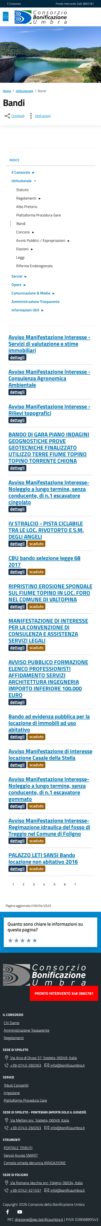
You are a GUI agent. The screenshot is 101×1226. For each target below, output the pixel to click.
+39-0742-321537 (25, 1190)
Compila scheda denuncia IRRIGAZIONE (35, 1163)
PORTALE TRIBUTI (18, 1148)
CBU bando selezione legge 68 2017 (44, 561)
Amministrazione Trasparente (35, 301)
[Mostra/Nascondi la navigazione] (5, 16)
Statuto (22, 189)
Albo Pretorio (26, 206)
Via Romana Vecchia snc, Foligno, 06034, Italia (46, 1183)
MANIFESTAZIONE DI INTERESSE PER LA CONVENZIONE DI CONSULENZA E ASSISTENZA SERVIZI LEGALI (48, 630)
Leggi (20, 257)
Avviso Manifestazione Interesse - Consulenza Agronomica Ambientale (49, 378)
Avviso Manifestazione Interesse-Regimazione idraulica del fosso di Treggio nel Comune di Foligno (49, 827)
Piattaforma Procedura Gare (38, 215)
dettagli (17, 357)
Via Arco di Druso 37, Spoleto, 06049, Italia (43, 1058)
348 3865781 (85, 4)
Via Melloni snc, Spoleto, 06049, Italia (39, 1120)
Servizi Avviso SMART (21, 1155)
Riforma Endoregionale (34, 266)
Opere (16, 284)
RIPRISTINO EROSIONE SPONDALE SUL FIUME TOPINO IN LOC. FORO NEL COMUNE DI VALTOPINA (50, 593)
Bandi (21, 223)
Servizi (17, 276)
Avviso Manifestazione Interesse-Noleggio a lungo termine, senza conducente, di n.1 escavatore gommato (48, 789)
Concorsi (23, 232)
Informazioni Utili (25, 310)
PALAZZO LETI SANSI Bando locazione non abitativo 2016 (43, 858)
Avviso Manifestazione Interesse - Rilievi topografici (49, 409)
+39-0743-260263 (25, 1065)
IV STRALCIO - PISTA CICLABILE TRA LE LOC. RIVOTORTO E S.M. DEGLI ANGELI (46, 530)
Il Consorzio (14, 4)
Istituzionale (21, 181)
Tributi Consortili (16, 1085)
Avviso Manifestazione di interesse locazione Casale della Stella (50, 754)
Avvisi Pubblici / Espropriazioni (40, 240)
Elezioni (22, 249)
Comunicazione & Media (31, 293)
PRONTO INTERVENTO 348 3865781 (64, 993)
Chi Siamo (11, 1023)
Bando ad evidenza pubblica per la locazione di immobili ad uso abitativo (49, 723)
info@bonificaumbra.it (67, 1065)
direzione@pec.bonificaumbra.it (39, 1219)
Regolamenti (26, 198)
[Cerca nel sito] (88, 17)
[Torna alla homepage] (41, 17)
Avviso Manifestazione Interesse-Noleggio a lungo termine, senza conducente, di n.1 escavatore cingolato (48, 492)
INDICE (14, 159)
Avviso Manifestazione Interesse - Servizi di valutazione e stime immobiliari (49, 343)
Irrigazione (12, 1093)
